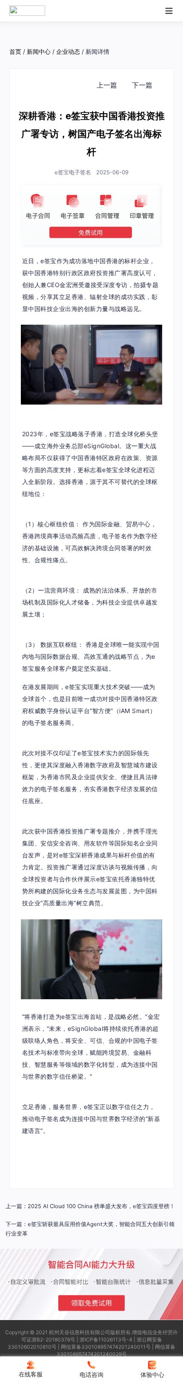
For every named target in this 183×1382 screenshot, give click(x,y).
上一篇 (107, 85)
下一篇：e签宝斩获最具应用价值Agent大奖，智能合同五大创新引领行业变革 (90, 1229)
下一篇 (142, 85)
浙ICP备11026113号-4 (106, 1339)
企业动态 (68, 51)
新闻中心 (39, 51)
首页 (15, 51)
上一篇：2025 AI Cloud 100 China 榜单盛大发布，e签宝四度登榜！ (90, 1206)
